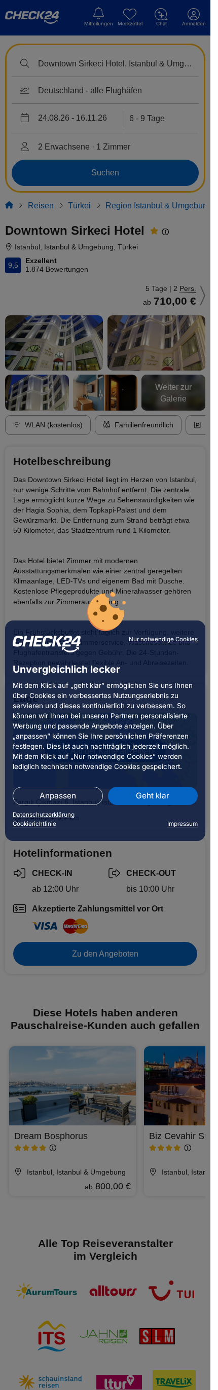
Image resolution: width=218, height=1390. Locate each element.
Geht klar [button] (152, 795)
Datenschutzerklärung (44, 814)
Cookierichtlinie (34, 823)
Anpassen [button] (58, 795)
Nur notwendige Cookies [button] (163, 639)
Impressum (182, 823)
